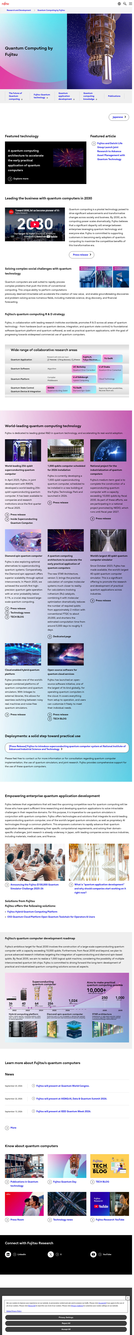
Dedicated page (62, 636)
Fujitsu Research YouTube (110, 1219)
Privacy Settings (66, 1317)
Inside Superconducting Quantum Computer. (23, 521)
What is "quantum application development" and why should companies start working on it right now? (100, 888)
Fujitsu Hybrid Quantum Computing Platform (32, 911)
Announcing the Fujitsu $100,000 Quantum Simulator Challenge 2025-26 (34, 886)
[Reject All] (32, 1306)
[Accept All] (102, 1303)
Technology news (20, 612)
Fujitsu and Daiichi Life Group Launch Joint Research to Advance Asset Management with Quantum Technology (111, 151)
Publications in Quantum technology (24, 1183)
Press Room (17, 1219)
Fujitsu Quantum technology (42, 96)
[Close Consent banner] (128, 1298)
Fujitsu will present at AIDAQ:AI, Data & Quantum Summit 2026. (71, 1098)
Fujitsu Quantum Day (64, 1181)
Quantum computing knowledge (88, 96)
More (13, 1127)
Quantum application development (65, 96)
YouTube (107, 1254)
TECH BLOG (17, 617)
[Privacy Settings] (77, 1306)
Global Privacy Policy (13, 1311)
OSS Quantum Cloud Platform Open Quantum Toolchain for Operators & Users (51, 916)
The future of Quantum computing (15, 96)
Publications (114, 96)
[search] (124, 3)
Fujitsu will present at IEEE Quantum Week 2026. (63, 1111)
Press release (18, 514)
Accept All (66, 1329)
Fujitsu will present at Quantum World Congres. (63, 1086)
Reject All (66, 1323)
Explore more (21, 178)
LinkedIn (22, 1254)
